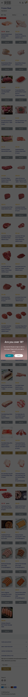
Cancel (18, 355)
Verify (9, 355)
